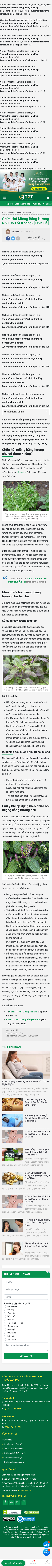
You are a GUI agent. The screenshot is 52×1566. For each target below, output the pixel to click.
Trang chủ (8, 204)
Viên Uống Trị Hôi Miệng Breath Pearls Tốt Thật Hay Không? (37, 1152)
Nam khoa (12, 1306)
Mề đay (10, 1309)
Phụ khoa (11, 1333)
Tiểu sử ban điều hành (13, 1448)
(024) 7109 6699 (13, 1408)
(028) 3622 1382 (13, 1427)
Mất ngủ (11, 1329)
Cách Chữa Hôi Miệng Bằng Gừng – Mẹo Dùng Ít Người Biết (37, 1175)
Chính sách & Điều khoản (14, 1453)
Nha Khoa (20, 212)
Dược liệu (36, 204)
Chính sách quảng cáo (13, 1462)
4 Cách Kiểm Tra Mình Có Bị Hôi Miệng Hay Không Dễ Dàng (37, 1134)
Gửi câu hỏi (26, 1356)
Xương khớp (12, 1326)
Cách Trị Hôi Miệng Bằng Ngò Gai (23, 1019)
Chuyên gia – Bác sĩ (12, 1444)
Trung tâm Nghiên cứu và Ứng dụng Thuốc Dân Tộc (26, 197)
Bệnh (13, 212)
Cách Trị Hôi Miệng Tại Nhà (23, 1011)
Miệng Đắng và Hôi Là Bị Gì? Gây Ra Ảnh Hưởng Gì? (36, 1246)
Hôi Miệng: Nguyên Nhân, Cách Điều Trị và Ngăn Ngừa (37, 1222)
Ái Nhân (16, 231)
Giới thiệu (7, 1440)
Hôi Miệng (29, 212)
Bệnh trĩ (11, 1316)
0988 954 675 (24, 1490)
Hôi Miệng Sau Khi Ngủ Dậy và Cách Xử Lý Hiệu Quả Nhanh (36, 1118)
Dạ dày (10, 1319)
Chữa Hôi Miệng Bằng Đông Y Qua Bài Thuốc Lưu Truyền (36, 1102)
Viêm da (11, 1313)
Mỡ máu (11, 1336)
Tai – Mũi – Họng (15, 1323)
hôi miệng (21, 472)
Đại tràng (11, 1339)
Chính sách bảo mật (12, 1457)
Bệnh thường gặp (22, 204)
